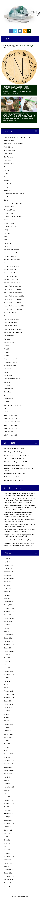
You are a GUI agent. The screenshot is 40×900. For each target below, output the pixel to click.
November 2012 (9, 856)
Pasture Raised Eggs (10, 322)
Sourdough (7, 382)
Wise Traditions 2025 (10, 435)
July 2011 (7, 886)
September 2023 (9, 651)
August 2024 (8, 621)
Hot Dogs (7, 233)
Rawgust (6, 352)
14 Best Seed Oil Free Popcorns (13, 480)
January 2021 (8, 727)
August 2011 (8, 883)
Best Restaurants (9, 157)
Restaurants (7, 369)
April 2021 (7, 721)
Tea (5, 395)
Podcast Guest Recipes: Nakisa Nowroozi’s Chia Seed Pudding (16, 88)
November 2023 (9, 644)
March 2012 (7, 866)
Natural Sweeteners (10, 312)
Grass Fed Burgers (9, 220)
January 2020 (8, 757)
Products (6, 345)
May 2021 (7, 717)
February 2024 (8, 635)
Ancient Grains (8, 147)
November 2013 (9, 823)
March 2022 (7, 688)
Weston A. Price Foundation (12, 405)
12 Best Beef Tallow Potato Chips (14, 465)
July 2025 (7, 585)
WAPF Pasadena (9, 402)
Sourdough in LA (9, 385)
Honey (6, 230)
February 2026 (8, 565)
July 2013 (7, 836)
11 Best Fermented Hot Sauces (13, 477)
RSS (25, 31)
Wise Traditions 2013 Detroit (12, 422)
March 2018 (7, 790)
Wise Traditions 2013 (10, 418)
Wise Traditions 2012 (10, 415)
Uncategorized (8, 399)
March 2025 (7, 598)
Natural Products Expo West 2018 (14, 299)
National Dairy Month (10, 256)
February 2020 (8, 754)
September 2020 (9, 734)
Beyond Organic (9, 163)
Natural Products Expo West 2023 (14, 309)
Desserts (6, 200)
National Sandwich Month (12, 283)
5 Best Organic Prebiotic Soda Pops (15, 458)
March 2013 (7, 850)
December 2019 (9, 760)
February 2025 (8, 601)
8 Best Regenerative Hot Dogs (13, 452)
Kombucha (7, 243)
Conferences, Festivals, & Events (14, 193)
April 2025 (7, 595)
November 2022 (9, 674)
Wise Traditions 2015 (10, 425)
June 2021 (7, 714)
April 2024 (7, 628)
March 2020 (7, 750)
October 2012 (8, 860)
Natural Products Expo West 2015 (14, 296)
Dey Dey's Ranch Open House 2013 (15, 203)
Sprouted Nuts (8, 389)
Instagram (20, 31)
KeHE (6, 236)
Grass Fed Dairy (9, 223)
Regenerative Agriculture (11, 359)
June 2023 (7, 658)
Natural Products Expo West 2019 (14, 302)
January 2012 (8, 873)
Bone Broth (7, 167)
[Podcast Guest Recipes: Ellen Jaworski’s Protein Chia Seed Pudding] (19, 111)
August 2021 (8, 707)
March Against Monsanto (11, 250)
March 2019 (7, 780)
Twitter (15, 31)
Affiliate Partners (9, 140)
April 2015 (7, 807)
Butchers (6, 170)
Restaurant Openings (10, 362)
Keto (5, 240)
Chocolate (7, 177)
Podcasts (7, 339)
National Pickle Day (10, 269)
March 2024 (7, 631)
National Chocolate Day (11, 253)
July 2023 (7, 654)
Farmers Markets (9, 206)
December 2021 (9, 694)
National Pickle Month (10, 273)
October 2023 (8, 648)
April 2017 (7, 793)
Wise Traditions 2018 (10, 428)
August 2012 (8, 863)
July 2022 (7, 678)
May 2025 (7, 592)
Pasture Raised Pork (10, 326)
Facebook (11, 31)
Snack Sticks (8, 375)
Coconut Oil (7, 183)
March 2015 (7, 810)
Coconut (6, 180)
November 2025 (9, 572)
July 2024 (7, 625)
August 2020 (8, 737)
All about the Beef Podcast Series (14, 144)
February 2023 (8, 671)
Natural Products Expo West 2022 (14, 306)
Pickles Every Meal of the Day (13, 332)
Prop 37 (6, 349)
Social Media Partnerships (12, 379)
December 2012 (9, 853)
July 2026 (7, 558)
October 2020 (8, 731)
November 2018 (9, 787)
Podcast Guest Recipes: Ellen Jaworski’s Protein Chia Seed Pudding (19, 115)
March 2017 (7, 797)
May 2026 (7, 562)
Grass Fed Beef (8, 213)
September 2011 (9, 880)
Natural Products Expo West (12, 286)
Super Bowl (7, 392)
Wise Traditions (8, 412)
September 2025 (9, 578)
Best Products (8, 154)
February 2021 (8, 724)
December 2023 (9, 641)
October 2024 (8, 615)
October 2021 (8, 701)
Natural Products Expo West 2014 (14, 293)
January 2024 (8, 638)
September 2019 (9, 770)
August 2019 (8, 774)
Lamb (6, 246)
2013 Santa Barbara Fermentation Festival (17, 137)
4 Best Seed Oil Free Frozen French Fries (16, 455)
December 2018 (9, 783)
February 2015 (8, 813)
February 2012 (8, 870)
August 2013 (8, 833)
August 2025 (8, 582)
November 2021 (9, 697)
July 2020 (7, 741)
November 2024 (9, 611)
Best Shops (7, 160)
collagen (6, 187)
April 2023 (7, 664)
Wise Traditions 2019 (10, 431)
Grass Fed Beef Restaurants (12, 216)
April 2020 (7, 747)
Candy (6, 173)
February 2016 (8, 800)
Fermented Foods (9, 210)
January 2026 (8, 568)
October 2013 (8, 827)
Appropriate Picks (9, 150)
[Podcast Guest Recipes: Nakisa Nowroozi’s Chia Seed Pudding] (19, 84)
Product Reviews (9, 342)
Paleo (6, 316)
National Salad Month (10, 276)
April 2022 (7, 684)
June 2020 (7, 744)
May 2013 (7, 843)
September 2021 (9, 704)
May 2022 (7, 681)
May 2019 (7, 777)
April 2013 (7, 846)
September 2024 (9, 618)
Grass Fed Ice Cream (10, 226)
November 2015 (9, 803)
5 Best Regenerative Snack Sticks (14, 448)
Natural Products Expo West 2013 (14, 289)
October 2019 (8, 767)
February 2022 (8, 691)
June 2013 (7, 840)
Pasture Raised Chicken (11, 319)
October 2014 (8, 820)
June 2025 (7, 588)
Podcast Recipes (9, 336)
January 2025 (8, 605)
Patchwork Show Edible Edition (13, 329)
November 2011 (9, 876)
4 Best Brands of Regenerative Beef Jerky (16, 462)
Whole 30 (7, 408)
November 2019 (9, 764)
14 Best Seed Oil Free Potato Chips (14, 473)
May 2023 (7, 661)
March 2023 (7, 668)
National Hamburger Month (12, 259)
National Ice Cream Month (12, 266)
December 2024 (9, 608)
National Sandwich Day (11, 279)
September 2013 (9, 830)
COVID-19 (7, 197)
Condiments (7, 190)
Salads (6, 372)
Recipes (6, 355)
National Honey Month (11, 263)
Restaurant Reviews (10, 365)
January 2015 (8, 817)
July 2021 (7, 711)
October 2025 (8, 575)
